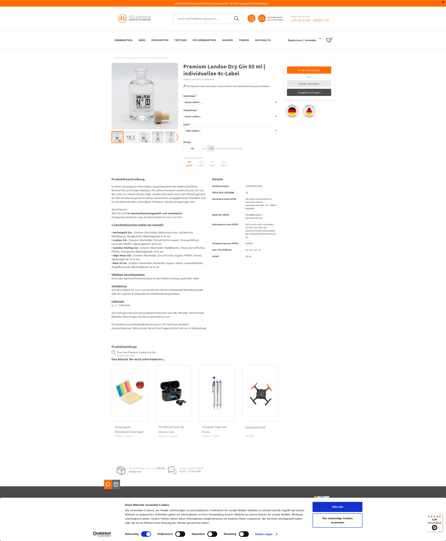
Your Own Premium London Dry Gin (136, 352)
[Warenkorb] (326, 40)
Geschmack (189, 95)
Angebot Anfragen (309, 92)
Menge (187, 141)
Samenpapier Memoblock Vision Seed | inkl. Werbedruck (129, 431)
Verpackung (189, 110)
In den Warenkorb (309, 70)
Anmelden (310, 40)
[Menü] (440, 515)
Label (186, 124)
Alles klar (337, 506)
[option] (118, 137)
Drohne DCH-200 (255, 427)
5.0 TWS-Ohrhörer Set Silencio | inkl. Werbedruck (171, 431)
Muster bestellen (309, 83)
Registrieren (295, 40)
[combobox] (207, 18)
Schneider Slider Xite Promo (214, 429)
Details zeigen (263, 534)
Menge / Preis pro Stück (192, 157)
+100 (211, 148)
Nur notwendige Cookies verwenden (337, 520)
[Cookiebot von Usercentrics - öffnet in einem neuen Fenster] (102, 534)
